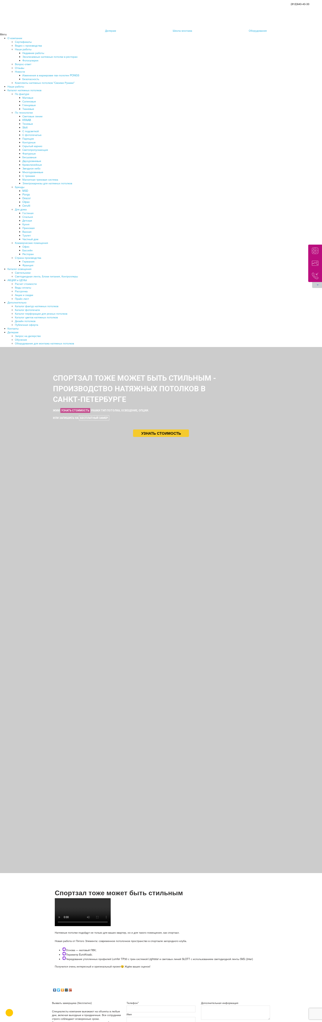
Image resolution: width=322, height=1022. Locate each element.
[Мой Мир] (66, 989)
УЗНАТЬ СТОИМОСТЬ (75, 410)
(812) (300, 4)
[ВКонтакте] (55, 989)
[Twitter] (59, 989)
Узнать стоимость (161, 433)
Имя (129, 1014)
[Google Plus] (70, 989)
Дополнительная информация (219, 1003)
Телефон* (133, 1003)
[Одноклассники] (62, 989)
